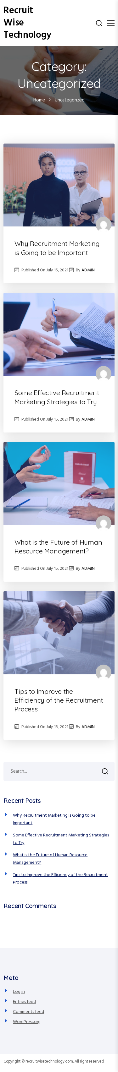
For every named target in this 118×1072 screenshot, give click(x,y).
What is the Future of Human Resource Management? (58, 546)
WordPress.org (27, 1022)
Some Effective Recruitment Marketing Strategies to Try (56, 397)
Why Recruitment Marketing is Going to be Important (57, 247)
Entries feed (24, 1001)
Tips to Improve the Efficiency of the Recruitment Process (58, 700)
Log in (19, 991)
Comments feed (28, 1011)
